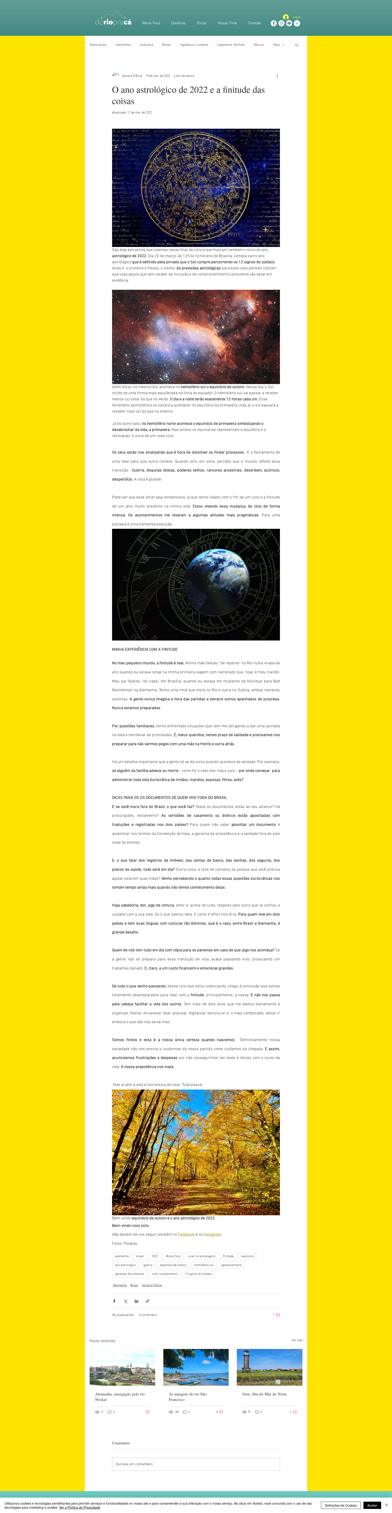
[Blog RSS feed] (297, 23)
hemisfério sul (203, 1265)
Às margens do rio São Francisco (187, 1396)
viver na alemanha (164, 1274)
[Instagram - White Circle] (281, 23)
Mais (276, 45)
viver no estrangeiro (201, 1256)
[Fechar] (386, 1505)
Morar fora (173, 1256)
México (259, 45)
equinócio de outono (173, 1265)
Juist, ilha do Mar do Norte (264, 1394)
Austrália (146, 45)
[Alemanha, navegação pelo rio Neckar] (122, 1367)
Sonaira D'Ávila (152, 1285)
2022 (155, 1256)
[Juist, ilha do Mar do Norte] (269, 1367)
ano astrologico (125, 1265)
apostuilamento (231, 1265)
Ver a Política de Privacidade (79, 1507)
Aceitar (372, 1505)
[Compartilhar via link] (147, 1301)
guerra (147, 1265)
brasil (140, 1256)
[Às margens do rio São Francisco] (196, 1367)
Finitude (228, 1256)
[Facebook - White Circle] (274, 23)
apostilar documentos (129, 1274)
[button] (297, 45)
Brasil (166, 45)
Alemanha (123, 45)
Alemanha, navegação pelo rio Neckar (120, 1396)
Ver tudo (297, 1340)
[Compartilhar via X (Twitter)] (125, 1301)
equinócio (247, 1256)
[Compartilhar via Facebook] (114, 1301)
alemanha (122, 1256)
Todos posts (98, 45)
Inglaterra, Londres (194, 45)
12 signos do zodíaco (198, 1274)
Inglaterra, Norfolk (231, 45)
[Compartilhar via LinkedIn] (136, 1301)
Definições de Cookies (341, 1505)
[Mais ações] (277, 76)
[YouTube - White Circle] (289, 23)
